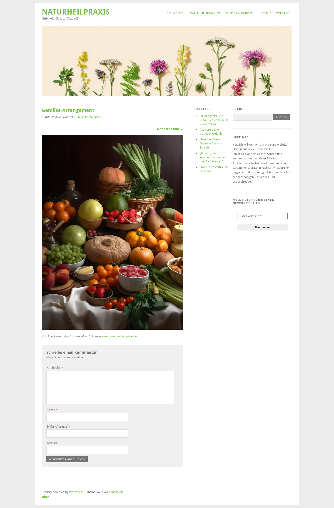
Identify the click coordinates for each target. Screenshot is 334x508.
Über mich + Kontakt (274, 13)
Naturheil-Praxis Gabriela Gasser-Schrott (211, 143)
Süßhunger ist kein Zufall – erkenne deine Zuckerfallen (214, 120)
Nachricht (54, 367)
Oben (46, 496)
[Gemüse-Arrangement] (112, 328)
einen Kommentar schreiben (120, 336)
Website (51, 443)
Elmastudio (116, 492)
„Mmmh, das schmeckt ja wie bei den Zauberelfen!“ (212, 157)
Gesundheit (175, 13)
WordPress (76, 492)
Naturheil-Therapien (205, 13)
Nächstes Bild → (170, 129)
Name (52, 410)
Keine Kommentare (89, 117)
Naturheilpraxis (76, 11)
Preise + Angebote (239, 13)
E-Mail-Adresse (58, 426)
